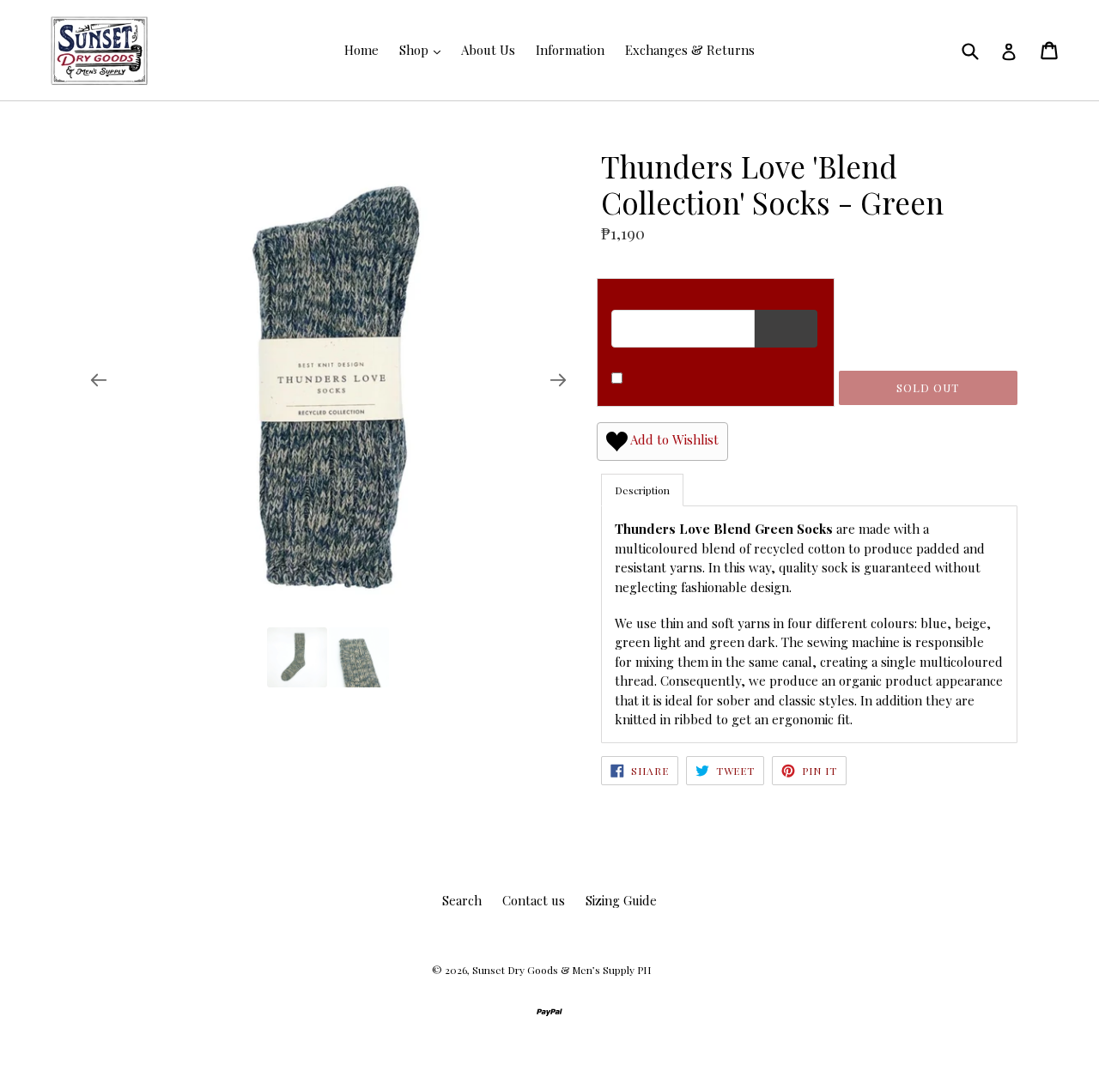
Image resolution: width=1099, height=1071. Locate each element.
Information (570, 49)
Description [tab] (642, 490)
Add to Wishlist (673, 440)
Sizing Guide (621, 900)
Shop (415, 49)
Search (462, 900)
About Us (488, 49)
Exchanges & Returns (690, 49)
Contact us (533, 900)
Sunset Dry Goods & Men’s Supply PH (561, 970)
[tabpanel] (809, 623)
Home (361, 49)
